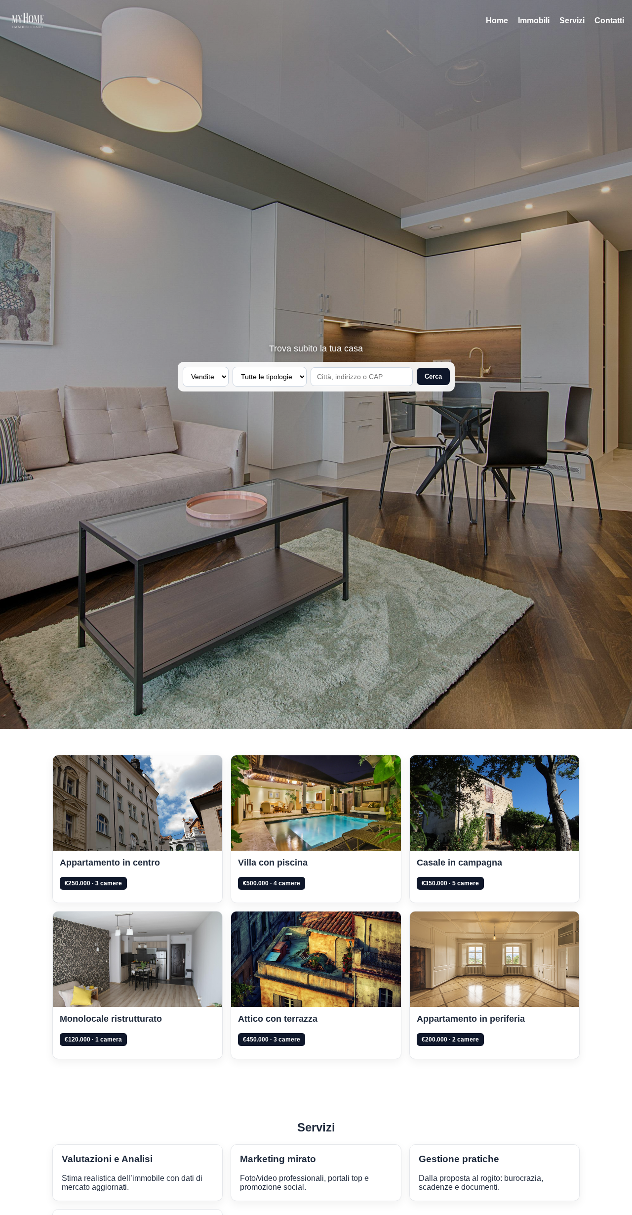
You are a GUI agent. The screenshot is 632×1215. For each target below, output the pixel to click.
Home (497, 20)
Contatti (609, 20)
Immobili (534, 20)
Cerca (433, 376)
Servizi (572, 20)
